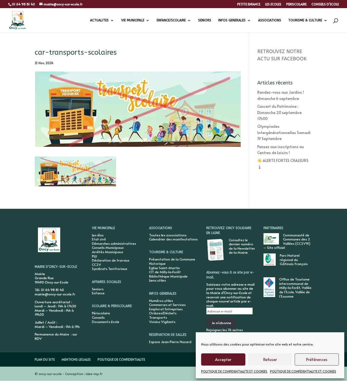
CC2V (96, 264)
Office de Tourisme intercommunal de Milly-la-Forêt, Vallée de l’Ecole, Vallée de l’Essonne (295, 287)
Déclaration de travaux (110, 260)
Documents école (105, 321)
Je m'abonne (221, 322)
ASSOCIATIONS (269, 20)
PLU (94, 256)
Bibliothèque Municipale (168, 276)
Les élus (98, 235)
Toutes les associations (168, 235)
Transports (158, 317)
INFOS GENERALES (232, 20)
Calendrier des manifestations (173, 239)
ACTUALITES (99, 20)
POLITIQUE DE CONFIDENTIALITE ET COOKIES (234, 371)
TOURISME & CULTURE (305, 20)
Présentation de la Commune (172, 259)
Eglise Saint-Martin (164, 267)
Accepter (223, 359)
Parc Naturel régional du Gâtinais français (294, 259)
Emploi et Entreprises (166, 309)
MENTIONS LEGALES (76, 359)
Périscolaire (101, 313)
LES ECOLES (273, 4)
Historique (157, 263)
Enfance (98, 293)
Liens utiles (157, 280)
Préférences (316, 359)
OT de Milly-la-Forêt (165, 271)
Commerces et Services (167, 304)
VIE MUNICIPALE (132, 20)
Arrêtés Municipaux (107, 251)
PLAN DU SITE (45, 359)
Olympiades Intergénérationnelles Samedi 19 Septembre (284, 132)
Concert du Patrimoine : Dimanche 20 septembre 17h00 (279, 112)
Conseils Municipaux (108, 247)
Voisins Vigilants (162, 321)
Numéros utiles (161, 300)
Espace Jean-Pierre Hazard (170, 341)
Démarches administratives (114, 243)
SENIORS (204, 20)
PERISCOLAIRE (296, 4)
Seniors (98, 288)
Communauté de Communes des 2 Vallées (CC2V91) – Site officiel (287, 241)
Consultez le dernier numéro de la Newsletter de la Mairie (242, 246)
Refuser (270, 359)
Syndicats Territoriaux (109, 268)
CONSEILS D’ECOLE (325, 4)
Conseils (98, 317)
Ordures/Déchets (162, 313)
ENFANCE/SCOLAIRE (171, 20)
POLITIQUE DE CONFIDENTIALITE (121, 359)
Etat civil (99, 239)
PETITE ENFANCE (248, 4)
